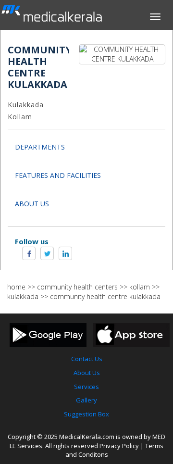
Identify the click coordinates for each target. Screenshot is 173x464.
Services (86, 386)
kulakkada (22, 296)
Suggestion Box (86, 414)
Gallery (86, 400)
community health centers (77, 286)
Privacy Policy (119, 445)
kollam (139, 286)
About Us (87, 372)
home (16, 286)
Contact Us (86, 358)
